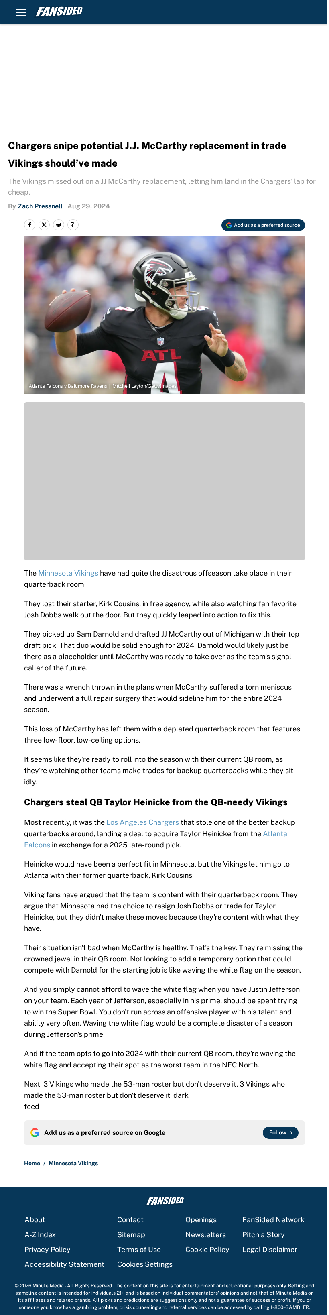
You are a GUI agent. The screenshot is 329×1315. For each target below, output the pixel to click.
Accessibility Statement (64, 1264)
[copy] (73, 224)
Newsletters (205, 1234)
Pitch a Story (263, 1234)
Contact (130, 1219)
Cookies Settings (145, 1264)
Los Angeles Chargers (142, 822)
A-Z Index (40, 1234)
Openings (201, 1219)
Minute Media (48, 1286)
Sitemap (131, 1234)
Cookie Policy (207, 1249)
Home (32, 1163)
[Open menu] (21, 12)
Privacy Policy (47, 1249)
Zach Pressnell (40, 206)
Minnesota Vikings (69, 573)
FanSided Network (273, 1219)
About (34, 1219)
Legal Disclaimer (269, 1249)
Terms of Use (139, 1249)
